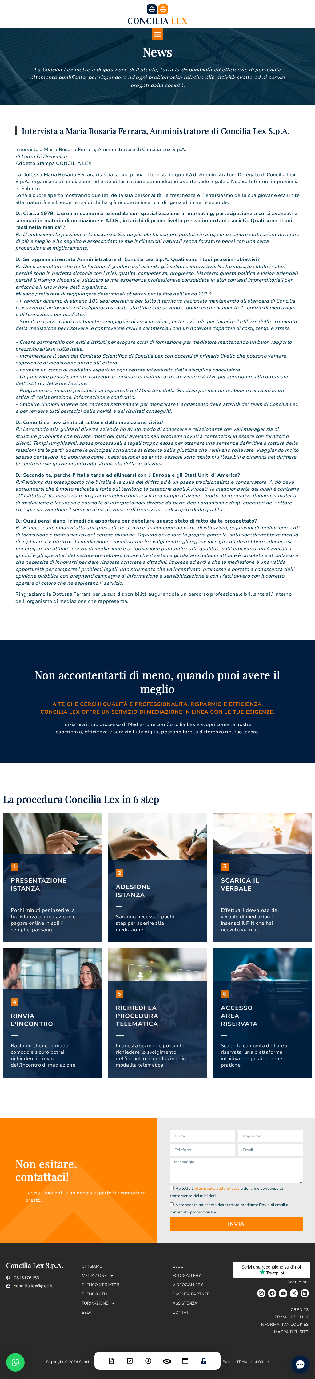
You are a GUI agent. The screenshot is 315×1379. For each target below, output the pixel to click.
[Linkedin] (305, 1293)
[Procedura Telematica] (185, 1357)
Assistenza (185, 1303)
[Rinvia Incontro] (167, 1358)
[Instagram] (261, 1293)
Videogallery (188, 1285)
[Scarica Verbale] (148, 1357)
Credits (300, 1310)
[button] (157, 34)
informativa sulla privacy (217, 1189)
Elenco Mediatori (101, 1285)
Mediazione (94, 1275)
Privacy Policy (292, 1317)
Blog (178, 1266)
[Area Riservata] (203, 1357)
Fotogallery (187, 1275)
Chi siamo (92, 1266)
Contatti (182, 1312)
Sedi (86, 1312)
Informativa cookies (284, 1324)
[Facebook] (272, 1293)
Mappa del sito (291, 1332)
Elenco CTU (94, 1294)
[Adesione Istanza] (130, 1357)
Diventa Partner (191, 1294)
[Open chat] (300, 1364)
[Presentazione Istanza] (111, 1357)
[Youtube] (283, 1293)
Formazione (95, 1303)
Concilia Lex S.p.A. (34, 1265)
